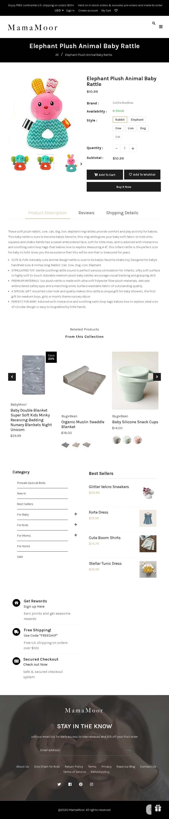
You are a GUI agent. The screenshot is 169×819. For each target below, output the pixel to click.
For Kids (22, 525)
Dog (143, 128)
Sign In (70, 10)
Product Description (47, 212)
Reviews (86, 212)
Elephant (137, 120)
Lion (131, 128)
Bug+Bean (69, 416)
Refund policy (100, 772)
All (57, 55)
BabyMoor (19, 404)
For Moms (24, 536)
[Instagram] (91, 784)
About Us (22, 766)
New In (21, 493)
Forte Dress (98, 512)
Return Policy (74, 766)
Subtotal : (95, 158)
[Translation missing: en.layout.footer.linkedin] (102, 784)
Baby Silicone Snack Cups (135, 421)
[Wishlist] (115, 10)
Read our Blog (126, 766)
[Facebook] (70, 784)
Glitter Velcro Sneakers (109, 486)
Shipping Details (122, 212)
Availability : (97, 111)
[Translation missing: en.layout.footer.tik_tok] (113, 784)
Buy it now (123, 187)
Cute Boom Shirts (105, 537)
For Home (23, 546)
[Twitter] (59, 784)
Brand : (93, 103)
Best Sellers (25, 504)
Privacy (106, 766)
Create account (88, 10)
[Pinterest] (80, 784)
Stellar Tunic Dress (105, 563)
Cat (117, 137)
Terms (92, 766)
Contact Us (148, 766)
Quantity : (95, 148)
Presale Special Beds (31, 483)
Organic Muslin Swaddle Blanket (82, 424)
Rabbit (120, 120)
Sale (20, 557)
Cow (118, 128)
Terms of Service (74, 772)
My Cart (106, 10)
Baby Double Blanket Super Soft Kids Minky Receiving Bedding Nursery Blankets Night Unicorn (31, 420)
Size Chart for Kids (47, 766)
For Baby (23, 514)
